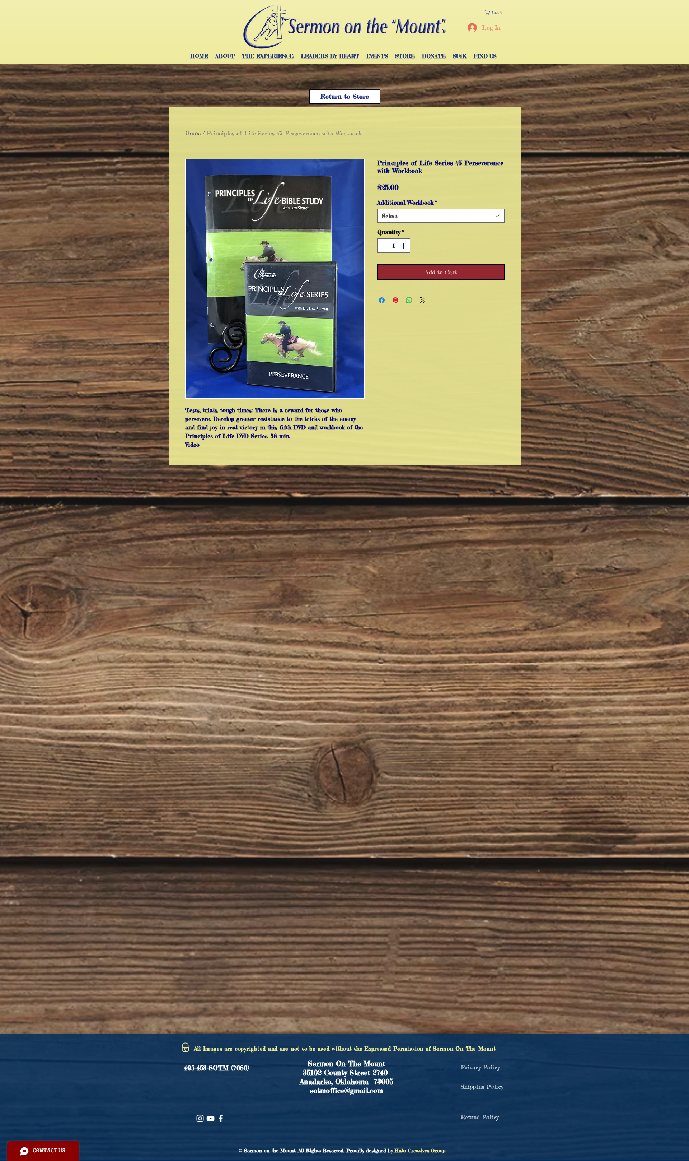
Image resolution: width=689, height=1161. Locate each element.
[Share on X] (422, 300)
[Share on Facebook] (382, 300)
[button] (494, 12)
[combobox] (441, 216)
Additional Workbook (407, 202)
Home (193, 133)
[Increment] (404, 245)
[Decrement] (383, 245)
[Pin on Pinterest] (395, 300)
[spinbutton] (393, 245)
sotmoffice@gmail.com (346, 1090)
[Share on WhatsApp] (409, 300)
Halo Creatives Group (420, 1150)
